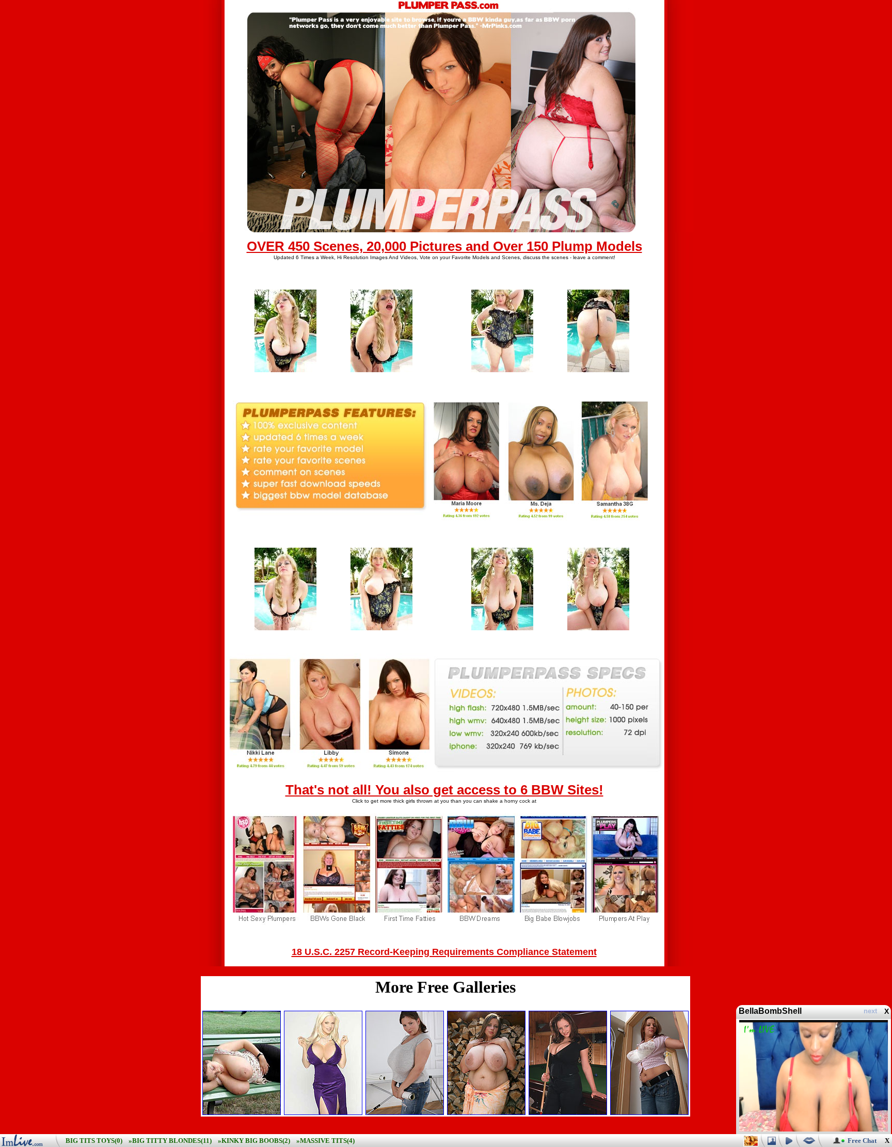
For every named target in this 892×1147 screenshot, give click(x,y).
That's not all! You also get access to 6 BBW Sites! (444, 790)
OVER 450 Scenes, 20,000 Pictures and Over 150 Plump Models (444, 246)
